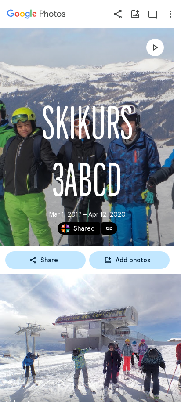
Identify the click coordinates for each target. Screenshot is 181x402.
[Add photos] (135, 14)
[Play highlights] (155, 47)
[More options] (170, 14)
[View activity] (153, 14)
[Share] (118, 14)
